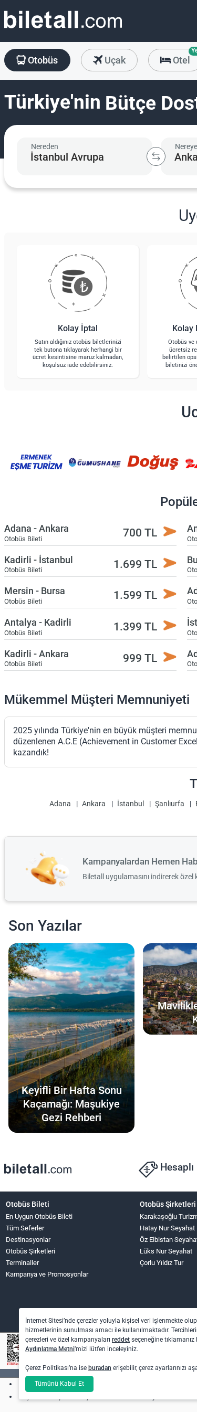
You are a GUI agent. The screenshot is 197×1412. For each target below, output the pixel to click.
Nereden (44, 146)
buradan (99, 1368)
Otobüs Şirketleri (30, 1251)
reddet (121, 1339)
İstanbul (130, 803)
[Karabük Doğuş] (153, 470)
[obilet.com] (63, 29)
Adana (60, 803)
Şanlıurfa (169, 803)
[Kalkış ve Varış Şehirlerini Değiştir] (156, 156)
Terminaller (22, 1263)
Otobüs (42, 60)
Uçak (114, 60)
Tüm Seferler (25, 1228)
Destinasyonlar (28, 1240)
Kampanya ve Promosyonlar (47, 1274)
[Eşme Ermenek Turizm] (36, 470)
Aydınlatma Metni (50, 1349)
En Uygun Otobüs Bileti (39, 1216)
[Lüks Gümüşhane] (94, 470)
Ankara (94, 803)
